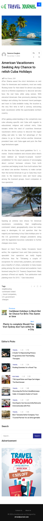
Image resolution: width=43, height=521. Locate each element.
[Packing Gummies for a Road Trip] (6, 367)
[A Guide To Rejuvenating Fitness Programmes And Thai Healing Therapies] (6, 353)
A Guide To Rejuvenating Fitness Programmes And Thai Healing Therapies (24, 356)
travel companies (9, 294)
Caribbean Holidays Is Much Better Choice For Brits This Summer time (25, 314)
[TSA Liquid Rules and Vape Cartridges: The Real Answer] (6, 379)
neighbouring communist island (8, 290)
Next (32, 321)
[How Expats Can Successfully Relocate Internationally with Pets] (6, 403)
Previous (12, 308)
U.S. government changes (8, 298)
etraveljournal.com (22, 517)
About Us (28, 510)
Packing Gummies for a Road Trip (24, 367)
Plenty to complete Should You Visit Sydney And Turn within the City (18, 327)
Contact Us (18, 510)
